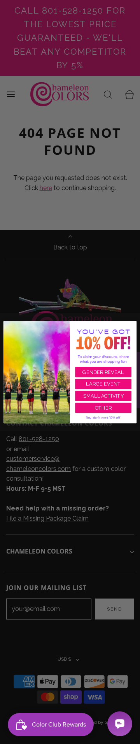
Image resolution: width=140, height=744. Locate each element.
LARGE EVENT (103, 384)
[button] (103, 417)
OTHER (103, 407)
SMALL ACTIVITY (103, 396)
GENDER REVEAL (103, 372)
